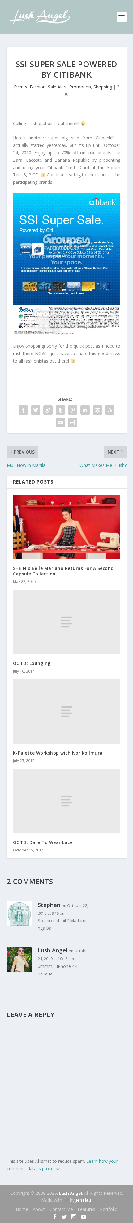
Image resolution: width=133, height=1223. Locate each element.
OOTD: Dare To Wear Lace (43, 842)
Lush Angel (70, 1193)
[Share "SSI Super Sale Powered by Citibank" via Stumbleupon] (110, 410)
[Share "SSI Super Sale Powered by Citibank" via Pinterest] (72, 410)
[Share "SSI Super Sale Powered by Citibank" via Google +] (48, 410)
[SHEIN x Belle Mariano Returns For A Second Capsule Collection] (66, 527)
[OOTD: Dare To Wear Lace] (66, 801)
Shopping (102, 87)
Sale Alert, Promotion (69, 87)
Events (20, 87)
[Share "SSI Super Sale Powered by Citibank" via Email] (60, 422)
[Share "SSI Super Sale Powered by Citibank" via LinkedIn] (85, 410)
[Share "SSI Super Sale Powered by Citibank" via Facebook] (23, 410)
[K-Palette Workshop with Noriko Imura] (66, 711)
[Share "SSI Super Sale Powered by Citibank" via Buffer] (97, 410)
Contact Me (61, 1209)
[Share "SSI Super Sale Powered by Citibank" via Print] (72, 422)
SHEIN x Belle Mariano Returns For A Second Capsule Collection (63, 571)
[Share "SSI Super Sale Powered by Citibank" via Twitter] (35, 410)
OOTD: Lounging (32, 663)
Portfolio (109, 1209)
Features (86, 1209)
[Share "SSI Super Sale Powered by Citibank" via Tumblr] (60, 410)
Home (22, 1209)
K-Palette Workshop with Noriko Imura (58, 753)
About (39, 1209)
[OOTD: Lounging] (66, 622)
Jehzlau (83, 1200)
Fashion (37, 87)
